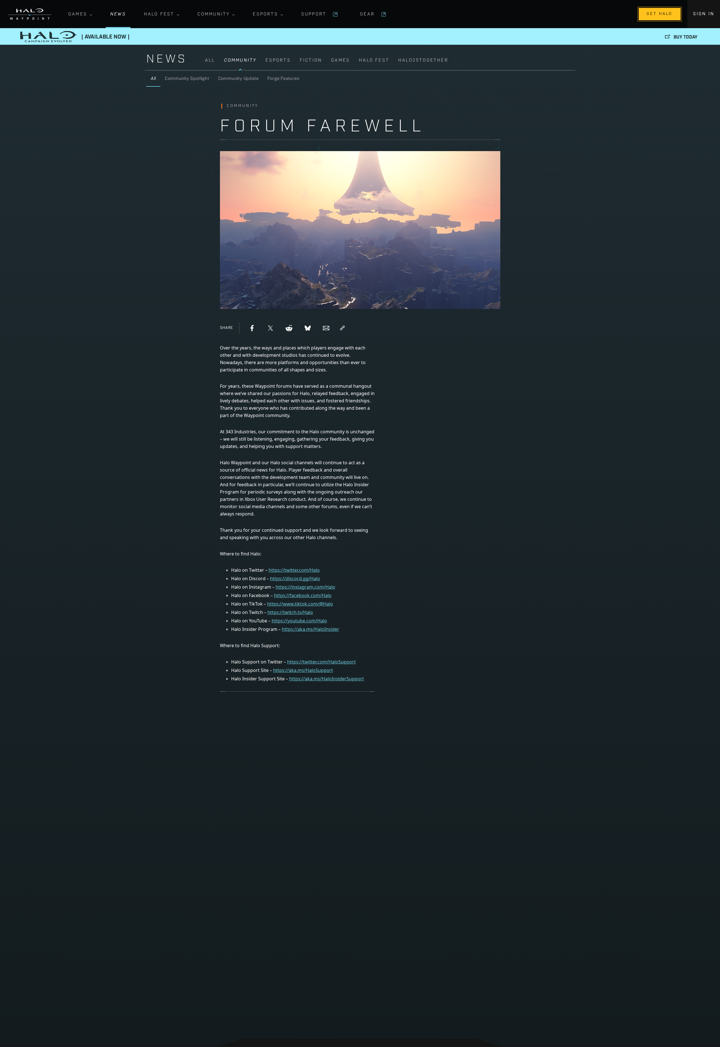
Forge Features (283, 79)
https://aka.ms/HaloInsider (310, 629)
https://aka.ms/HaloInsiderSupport (326, 679)
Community (213, 14)
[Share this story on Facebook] (252, 328)
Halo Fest (159, 14)
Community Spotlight (187, 79)
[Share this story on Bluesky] (308, 328)
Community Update (238, 79)
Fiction (311, 60)
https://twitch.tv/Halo (290, 612)
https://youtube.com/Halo (299, 621)
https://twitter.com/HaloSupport (321, 662)
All (210, 60)
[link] (389, 64)
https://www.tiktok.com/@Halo (300, 604)
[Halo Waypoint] (30, 14)
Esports (265, 14)
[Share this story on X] (271, 328)
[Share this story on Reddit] (289, 328)
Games (77, 14)
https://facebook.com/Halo (303, 595)
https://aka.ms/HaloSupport (303, 670)
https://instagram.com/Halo (305, 587)
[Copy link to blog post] (342, 328)
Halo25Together (423, 60)
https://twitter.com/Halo (294, 570)
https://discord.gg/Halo (295, 578)
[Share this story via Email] (326, 328)
